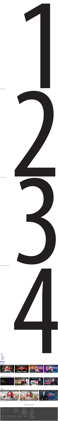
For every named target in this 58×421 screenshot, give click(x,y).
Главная (2, 355)
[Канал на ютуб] (30, 405)
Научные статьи (3, 356)
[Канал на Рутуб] (28, 405)
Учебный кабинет (31, 417)
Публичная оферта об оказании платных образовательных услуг (24, 412)
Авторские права (3, 357)
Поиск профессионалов (32, 418)
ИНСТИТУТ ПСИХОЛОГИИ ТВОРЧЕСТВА (5, 265)
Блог (1, 359)
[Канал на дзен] (25, 405)
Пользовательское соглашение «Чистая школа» (24, 411)
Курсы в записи (31, 411)
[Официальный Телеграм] (33, 405)
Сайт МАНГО (31, 414)
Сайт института (31, 412)
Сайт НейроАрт (31, 415)
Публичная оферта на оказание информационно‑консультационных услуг (25, 413)
